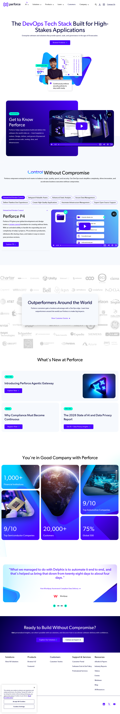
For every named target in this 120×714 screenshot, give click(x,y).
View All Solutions (11, 662)
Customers (72, 4)
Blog (96, 685)
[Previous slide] (54, 606)
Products (48, 4)
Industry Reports (101, 666)
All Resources (99, 690)
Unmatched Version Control (13, 197)
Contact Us (111, 4)
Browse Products (59, 43)
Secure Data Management (85, 198)
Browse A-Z (32, 662)
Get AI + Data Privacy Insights (78, 427)
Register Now (13, 427)
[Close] (34, 687)
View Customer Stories (59, 318)
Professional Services (80, 671)
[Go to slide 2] (60, 605)
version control (14, 224)
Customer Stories (56, 662)
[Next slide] (65, 606)
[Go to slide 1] (58, 605)
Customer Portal (78, 662)
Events (97, 676)
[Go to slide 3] (61, 605)
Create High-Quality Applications (45, 202)
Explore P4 (10, 244)
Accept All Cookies (19, 701)
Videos (97, 671)
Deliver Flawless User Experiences (15, 202)
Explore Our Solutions (47, 640)
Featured (31, 666)
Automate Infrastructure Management (76, 202)
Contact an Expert (72, 640)
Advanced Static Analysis (61, 198)
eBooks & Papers (101, 662)
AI (26, 4)
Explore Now (12, 391)
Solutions (36, 4)
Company (83, 4)
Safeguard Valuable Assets (38, 198)
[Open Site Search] (96, 4)
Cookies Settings (19, 706)
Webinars (98, 680)
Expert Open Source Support (105, 202)
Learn (60, 4)
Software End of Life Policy (82, 666)
